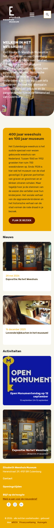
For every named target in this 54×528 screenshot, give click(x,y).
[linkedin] (21, 504)
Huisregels (42, 522)
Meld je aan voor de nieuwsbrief (20, 499)
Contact (7, 478)
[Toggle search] (47, 14)
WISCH (15, 522)
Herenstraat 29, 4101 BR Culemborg (22, 471)
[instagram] (15, 504)
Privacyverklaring (27, 522)
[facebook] (9, 504)
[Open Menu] (32, 14)
